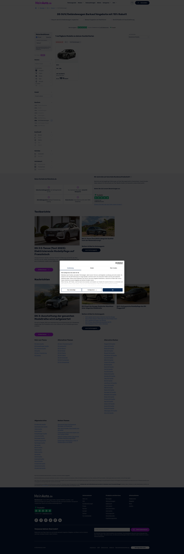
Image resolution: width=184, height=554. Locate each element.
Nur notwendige (71, 289)
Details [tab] (92, 268)
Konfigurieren (91, 289)
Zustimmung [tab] (70, 268)
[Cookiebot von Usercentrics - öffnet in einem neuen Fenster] (116, 263)
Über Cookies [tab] (113, 268)
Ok (112, 289)
